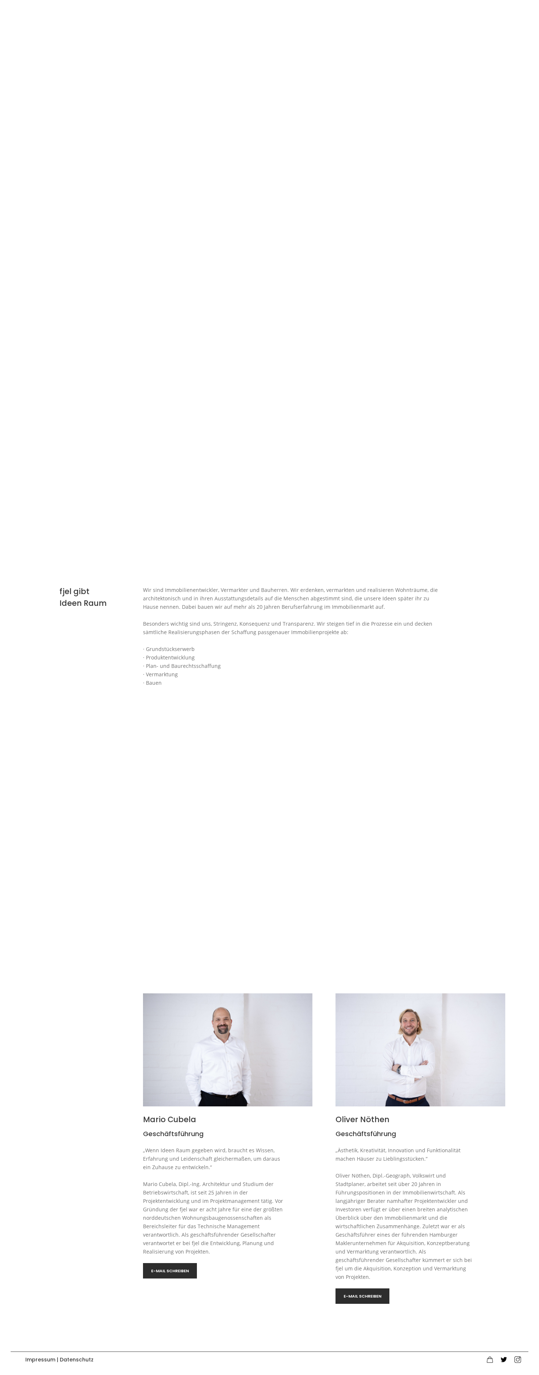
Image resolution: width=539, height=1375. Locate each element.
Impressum (40, 1359)
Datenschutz (77, 1359)
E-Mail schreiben (170, 1271)
